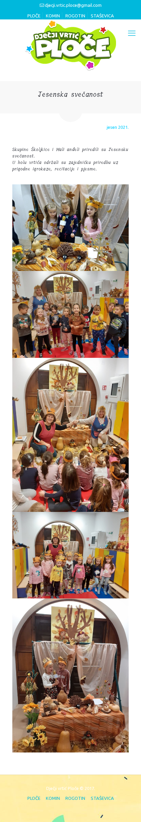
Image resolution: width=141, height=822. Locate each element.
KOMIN (53, 15)
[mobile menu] (132, 33)
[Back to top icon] (126, 807)
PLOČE (33, 15)
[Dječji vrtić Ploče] (70, 45)
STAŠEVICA (102, 15)
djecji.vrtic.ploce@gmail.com (73, 5)
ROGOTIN (75, 15)
